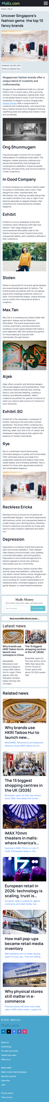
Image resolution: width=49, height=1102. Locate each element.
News (10, 9)
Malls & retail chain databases (14, 1072)
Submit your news (8, 1055)
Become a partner (8, 1076)
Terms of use (6, 1097)
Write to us (5, 1059)
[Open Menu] (46, 3)
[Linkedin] (3, 1031)
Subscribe (5, 1080)
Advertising (6, 1047)
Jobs (3, 1085)
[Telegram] (14, 1031)
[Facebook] (19, 1031)
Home (3, 9)
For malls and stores (9, 1051)
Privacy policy (7, 1093)
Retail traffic (6, 1068)
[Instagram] (24, 1031)
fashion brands (10, 103)
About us (5, 1042)
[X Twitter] (9, 1031)
